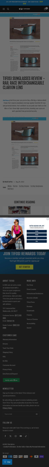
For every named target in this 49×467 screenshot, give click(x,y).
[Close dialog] (48, 219)
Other (37, 241)
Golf (36, 238)
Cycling (36, 231)
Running (36, 234)
